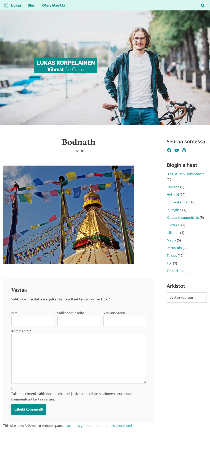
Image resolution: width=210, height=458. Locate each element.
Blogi (32, 5)
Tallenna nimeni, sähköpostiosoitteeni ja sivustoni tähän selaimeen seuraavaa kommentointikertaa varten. (71, 396)
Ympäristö (175, 270)
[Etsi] (203, 5)
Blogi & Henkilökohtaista (185, 174)
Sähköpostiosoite (70, 313)
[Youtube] (176, 150)
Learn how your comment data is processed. (98, 425)
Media (171, 240)
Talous (172, 255)
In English (174, 210)
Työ (169, 263)
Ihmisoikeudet (178, 202)
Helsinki (173, 194)
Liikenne (173, 232)
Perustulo (174, 248)
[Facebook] (169, 150)
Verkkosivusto (114, 313)
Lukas (16, 5)
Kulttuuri (173, 225)
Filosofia (173, 187)
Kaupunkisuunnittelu (183, 217)
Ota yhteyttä (53, 5)
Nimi (14, 313)
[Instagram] (183, 150)
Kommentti (21, 331)
